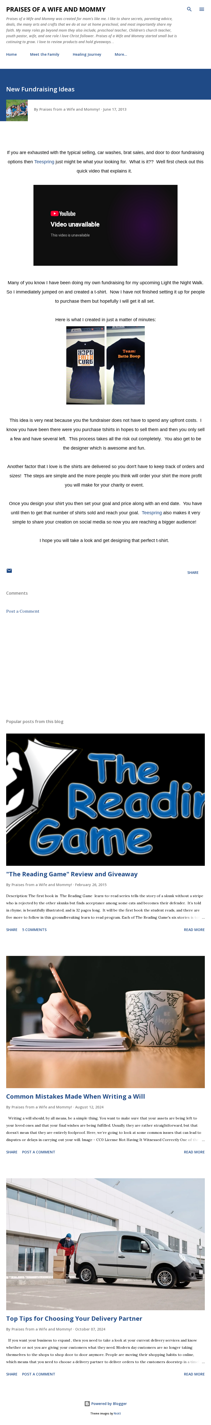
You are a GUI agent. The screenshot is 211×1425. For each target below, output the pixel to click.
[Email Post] (9, 572)
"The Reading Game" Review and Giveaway (72, 874)
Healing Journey (87, 54)
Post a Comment (22, 611)
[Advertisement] (105, 666)
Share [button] (193, 572)
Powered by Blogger (108, 1403)
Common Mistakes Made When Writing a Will (75, 1096)
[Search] (189, 9)
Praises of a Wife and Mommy (56, 9)
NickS (117, 1413)
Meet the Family (44, 54)
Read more (194, 929)
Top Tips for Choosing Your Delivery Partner (74, 1318)
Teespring (44, 161)
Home (11, 54)
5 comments (34, 929)
